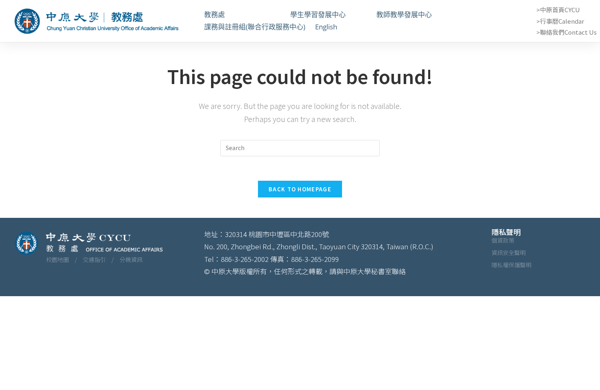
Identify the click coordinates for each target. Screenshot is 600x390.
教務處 (242, 14)
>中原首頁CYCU (558, 9)
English (326, 26)
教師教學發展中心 (414, 14)
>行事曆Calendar (560, 21)
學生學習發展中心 (328, 14)
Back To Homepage (300, 189)
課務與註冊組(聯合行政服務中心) (254, 26)
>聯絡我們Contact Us (566, 32)
